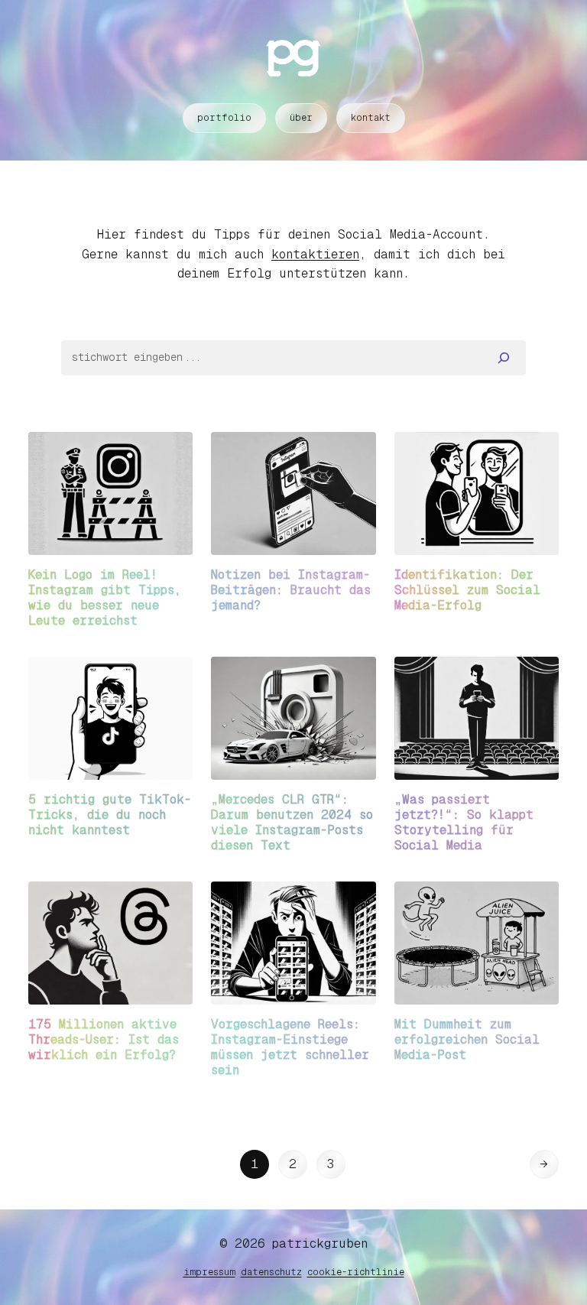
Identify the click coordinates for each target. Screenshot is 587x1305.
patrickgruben (320, 1243)
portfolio (224, 117)
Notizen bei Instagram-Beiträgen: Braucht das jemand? (291, 589)
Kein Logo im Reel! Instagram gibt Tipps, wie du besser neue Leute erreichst (104, 597)
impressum (209, 1272)
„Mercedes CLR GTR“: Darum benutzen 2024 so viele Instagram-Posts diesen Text (292, 822)
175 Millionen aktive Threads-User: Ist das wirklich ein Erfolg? (103, 1039)
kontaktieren (315, 254)
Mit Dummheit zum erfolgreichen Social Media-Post (467, 1039)
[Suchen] (504, 357)
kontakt (371, 117)
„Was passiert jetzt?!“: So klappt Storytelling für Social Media (463, 822)
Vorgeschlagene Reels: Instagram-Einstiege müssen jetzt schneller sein (290, 1047)
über (301, 117)
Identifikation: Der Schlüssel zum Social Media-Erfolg (467, 589)
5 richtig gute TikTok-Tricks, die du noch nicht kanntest (109, 814)
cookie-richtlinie (355, 1272)
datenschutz (271, 1272)
